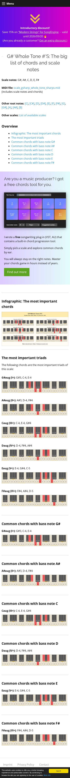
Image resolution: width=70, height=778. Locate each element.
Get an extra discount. (52, 40)
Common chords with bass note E (32, 158)
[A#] (15, 107)
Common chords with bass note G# (33, 142)
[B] (20, 107)
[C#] (31, 103)
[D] (37, 103)
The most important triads (27, 137)
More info (47, 775)
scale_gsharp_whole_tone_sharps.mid (37, 88)
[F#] (58, 103)
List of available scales (32, 115)
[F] (52, 103)
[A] (9, 107)
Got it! (58, 771)
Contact (44, 764)
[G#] (4, 107)
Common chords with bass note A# (33, 146)
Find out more (17, 272)
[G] (63, 103)
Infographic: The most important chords (36, 133)
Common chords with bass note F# (32, 162)
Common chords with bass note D (32, 154)
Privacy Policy (25, 764)
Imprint (7, 764)
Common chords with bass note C (32, 150)
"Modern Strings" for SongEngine (38, 32)
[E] (48, 103)
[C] (26, 103)
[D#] (43, 103)
